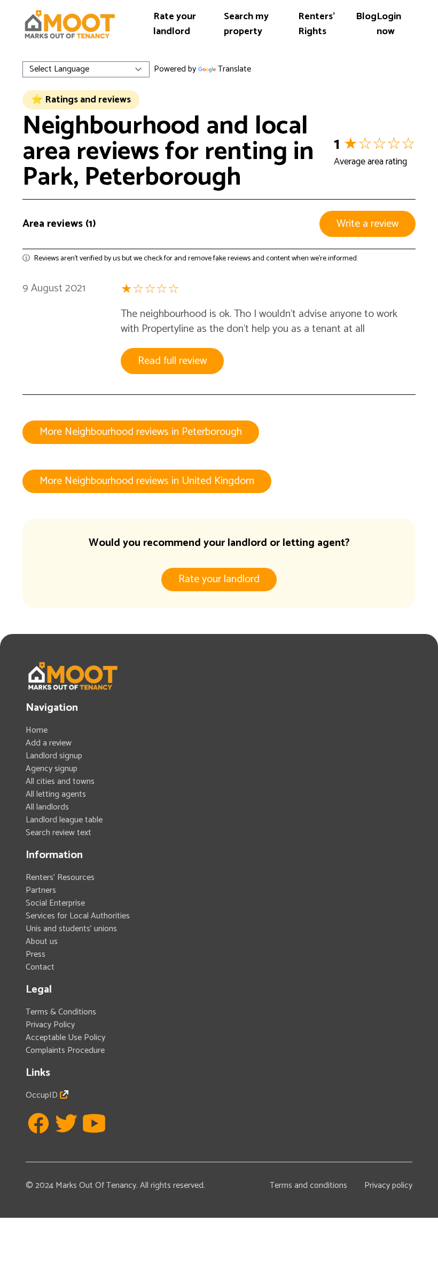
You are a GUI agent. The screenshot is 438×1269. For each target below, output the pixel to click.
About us (42, 941)
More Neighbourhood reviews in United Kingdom (147, 481)
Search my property (246, 24)
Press (35, 954)
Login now (389, 24)
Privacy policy (388, 1185)
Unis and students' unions (71, 929)
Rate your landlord (174, 24)
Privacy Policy (50, 1025)
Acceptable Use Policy (65, 1037)
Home (37, 730)
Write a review (367, 224)
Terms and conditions (308, 1185)
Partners (41, 890)
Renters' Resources (60, 877)
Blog (366, 17)
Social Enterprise (55, 903)
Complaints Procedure (65, 1050)
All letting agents (56, 794)
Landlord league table (64, 820)
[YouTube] (94, 1123)
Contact (40, 967)
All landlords (47, 807)
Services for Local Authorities (78, 916)
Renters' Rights (316, 24)
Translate (234, 69)
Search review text (58, 833)
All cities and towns (60, 781)
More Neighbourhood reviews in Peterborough (141, 432)
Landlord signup (54, 756)
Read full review (172, 361)
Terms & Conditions (61, 1012)
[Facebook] (38, 1123)
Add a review (49, 743)
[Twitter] (66, 1123)
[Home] (69, 24)
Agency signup (51, 769)
